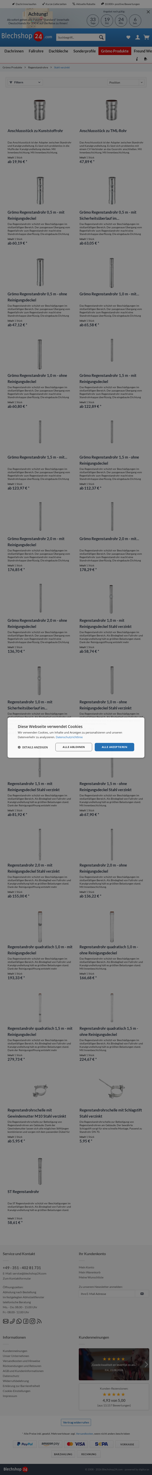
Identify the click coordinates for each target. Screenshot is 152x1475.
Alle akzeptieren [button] (114, 747)
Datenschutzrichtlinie (69, 737)
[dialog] (76, 737)
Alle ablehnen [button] (74, 747)
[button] (33, 747)
